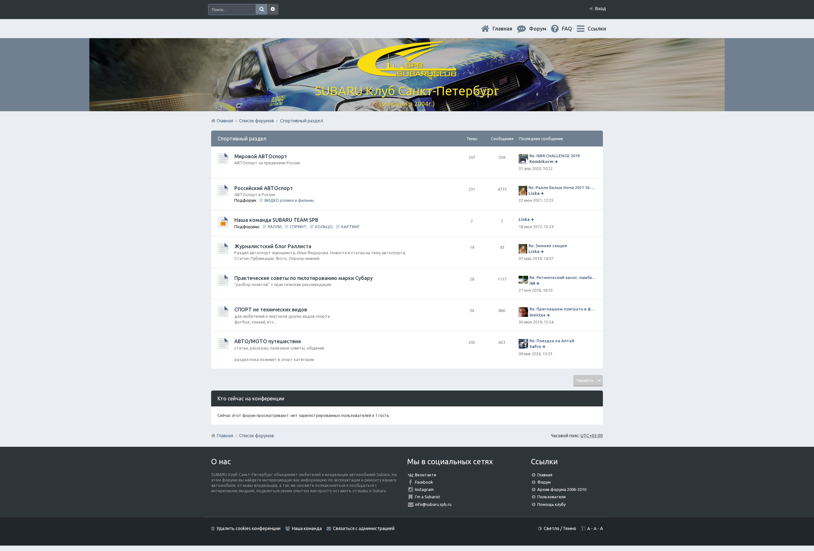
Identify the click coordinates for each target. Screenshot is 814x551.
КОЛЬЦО (324, 226)
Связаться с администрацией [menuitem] (364, 528)
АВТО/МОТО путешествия (267, 341)
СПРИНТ (298, 226)
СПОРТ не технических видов (270, 309)
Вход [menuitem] (600, 8)
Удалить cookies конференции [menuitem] (248, 528)
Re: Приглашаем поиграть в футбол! (563, 309)
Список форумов (256, 435)
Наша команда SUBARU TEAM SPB (276, 220)
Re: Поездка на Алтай (551, 340)
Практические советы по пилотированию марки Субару (303, 278)
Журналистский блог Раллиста (272, 246)
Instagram (424, 489)
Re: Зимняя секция (547, 245)
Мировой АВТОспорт (260, 156)
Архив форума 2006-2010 (561, 489)
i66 (532, 283)
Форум (544, 482)
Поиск (261, 9)
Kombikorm (541, 161)
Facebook (424, 482)
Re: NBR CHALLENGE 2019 (554, 155)
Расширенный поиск (273, 9)
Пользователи (551, 496)
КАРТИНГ (350, 226)
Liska (534, 193)
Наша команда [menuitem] (307, 528)
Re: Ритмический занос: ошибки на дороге (563, 277)
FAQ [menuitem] (572, 28)
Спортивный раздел (241, 138)
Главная (507, 28)
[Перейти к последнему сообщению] (557, 161)
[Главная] (407, 73)
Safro (535, 346)
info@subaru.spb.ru (433, 504)
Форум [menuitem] (542, 28)
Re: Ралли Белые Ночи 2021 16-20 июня (562, 187)
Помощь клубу (551, 504)
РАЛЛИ (274, 226)
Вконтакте (425, 475)
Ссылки (597, 28)
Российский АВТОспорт (263, 188)
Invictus (537, 315)
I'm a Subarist (427, 496)
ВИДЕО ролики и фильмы (289, 200)
